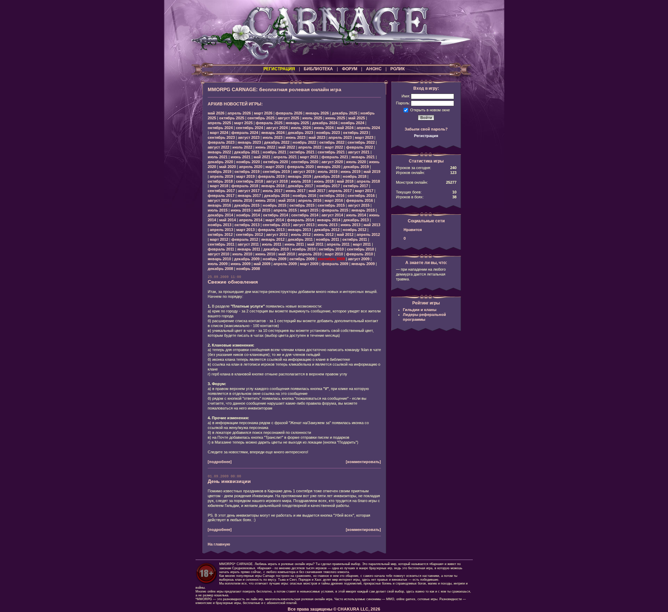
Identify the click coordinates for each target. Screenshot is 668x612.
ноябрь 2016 (304, 195)
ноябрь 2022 (304, 142)
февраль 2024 (244, 132)
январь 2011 (248, 249)
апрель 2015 (285, 210)
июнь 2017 (295, 191)
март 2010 (334, 254)
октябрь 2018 (220, 181)
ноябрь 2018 (354, 176)
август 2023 (249, 137)
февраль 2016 (359, 200)
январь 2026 (317, 113)
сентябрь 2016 (361, 195)
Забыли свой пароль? (426, 129)
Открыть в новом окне (430, 110)
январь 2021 (363, 157)
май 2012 (345, 234)
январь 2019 (299, 176)
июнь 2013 (350, 225)
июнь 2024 (324, 128)
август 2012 (277, 234)
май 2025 (356, 118)
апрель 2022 (309, 147)
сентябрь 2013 (276, 225)
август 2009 (358, 259)
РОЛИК (397, 68)
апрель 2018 (368, 181)
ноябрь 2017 (328, 186)
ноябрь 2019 (219, 171)
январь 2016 (219, 205)
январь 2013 (299, 230)
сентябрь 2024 (249, 128)
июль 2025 (312, 118)
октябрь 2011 (354, 239)
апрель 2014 (250, 220)
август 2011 (248, 244)
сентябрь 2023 (221, 137)
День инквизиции (229, 481)
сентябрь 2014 (304, 215)
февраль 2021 (334, 157)
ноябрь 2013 (219, 225)
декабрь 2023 (300, 132)
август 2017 (249, 191)
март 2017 (364, 191)
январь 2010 (219, 259)
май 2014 (227, 220)
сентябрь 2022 (361, 142)
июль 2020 (356, 162)
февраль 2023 (221, 142)
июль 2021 (218, 157)
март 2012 (219, 239)
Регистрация (426, 136)
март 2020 (274, 167)
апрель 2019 (221, 176)
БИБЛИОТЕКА (318, 68)
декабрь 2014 (220, 215)
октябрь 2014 (275, 215)
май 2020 (227, 167)
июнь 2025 (335, 118)
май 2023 (317, 137)
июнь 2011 (294, 244)
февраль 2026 (289, 113)
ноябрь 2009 (274, 259)
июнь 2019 (350, 171)
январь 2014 (328, 220)
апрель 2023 (340, 137)
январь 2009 (363, 264)
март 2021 (309, 157)
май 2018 (345, 181)
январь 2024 (273, 132)
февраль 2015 (334, 210)
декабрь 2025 (344, 113)
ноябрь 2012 (354, 230)
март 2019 (245, 176)
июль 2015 (218, 210)
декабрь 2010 (276, 249)
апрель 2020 (250, 167)
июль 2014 (356, 215)
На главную (219, 544)
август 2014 (332, 215)
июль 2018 (301, 181)
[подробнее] (220, 462)
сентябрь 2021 (331, 152)
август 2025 (288, 118)
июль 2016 (242, 200)
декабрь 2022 (276, 142)
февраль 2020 (300, 167)
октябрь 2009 (302, 259)
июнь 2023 (295, 137)
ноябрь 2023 (328, 132)
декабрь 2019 (356, 167)
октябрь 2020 (275, 162)
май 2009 (262, 264)
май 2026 (216, 113)
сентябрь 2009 (331, 259)
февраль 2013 (271, 230)
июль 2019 (327, 171)
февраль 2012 (244, 239)
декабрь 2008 (220, 269)
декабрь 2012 (327, 230)
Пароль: (403, 103)
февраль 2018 (244, 186)
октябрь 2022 (331, 142)
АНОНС (374, 68)
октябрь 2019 (247, 171)
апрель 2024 (368, 128)
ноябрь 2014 (248, 215)
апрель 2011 (338, 244)
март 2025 (243, 123)
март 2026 (263, 113)
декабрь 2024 (324, 123)
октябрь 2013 (247, 225)
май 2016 (286, 200)
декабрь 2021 (247, 152)
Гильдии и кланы (419, 310)
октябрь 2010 (331, 249)
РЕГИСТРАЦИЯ (279, 68)
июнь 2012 (324, 234)
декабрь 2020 (220, 162)
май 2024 (345, 128)
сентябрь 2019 (276, 171)
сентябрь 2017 (221, 191)
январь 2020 (328, 167)
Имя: (405, 96)
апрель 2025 (219, 123)
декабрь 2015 (247, 205)
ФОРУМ (349, 68)
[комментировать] (363, 462)
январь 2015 (363, 210)
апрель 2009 (285, 264)
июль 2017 (273, 191)
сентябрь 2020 (304, 162)
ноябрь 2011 (327, 239)
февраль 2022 (359, 147)
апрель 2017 (340, 191)
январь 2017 (249, 195)
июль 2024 (301, 128)
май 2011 (315, 244)
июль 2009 (218, 264)
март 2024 (219, 132)
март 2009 (309, 264)
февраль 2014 (300, 220)
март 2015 (309, 210)
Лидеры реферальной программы (424, 316)
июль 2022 (242, 147)
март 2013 (245, 230)
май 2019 (372, 171)
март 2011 (362, 244)
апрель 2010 (309, 254)
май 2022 (286, 147)
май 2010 (286, 254)
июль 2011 (271, 244)
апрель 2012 (368, 234)
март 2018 (219, 186)
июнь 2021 (240, 157)
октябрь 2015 (302, 205)
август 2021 (358, 152)
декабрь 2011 (300, 239)
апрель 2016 (309, 200)
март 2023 (364, 137)
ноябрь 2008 (248, 269)
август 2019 (304, 171)
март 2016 (334, 200)
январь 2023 (249, 142)
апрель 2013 (221, 230)
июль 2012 (301, 234)
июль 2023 (273, 137)
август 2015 (358, 205)
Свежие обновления (233, 282)
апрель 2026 (239, 113)
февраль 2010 (359, 254)
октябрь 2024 (220, 128)
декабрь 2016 (276, 195)
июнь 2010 (265, 254)
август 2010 (218, 254)
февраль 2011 (221, 249)
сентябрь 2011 (221, 244)
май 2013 (372, 225)
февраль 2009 (334, 264)
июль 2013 (327, 225)
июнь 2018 (324, 181)
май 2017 (317, 191)
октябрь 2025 (231, 118)
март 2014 (274, 220)
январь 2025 (297, 123)
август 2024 (277, 128)
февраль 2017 (221, 195)
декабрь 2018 (327, 176)
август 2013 (304, 225)
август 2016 (218, 200)
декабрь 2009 (247, 259)
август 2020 (332, 162)
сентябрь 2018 (249, 181)
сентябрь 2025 (261, 118)
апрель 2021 (285, 157)
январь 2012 (273, 239)
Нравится (413, 230)
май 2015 (262, 210)
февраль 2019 (271, 176)
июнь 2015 (240, 210)
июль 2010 (242, 254)
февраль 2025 (269, 123)
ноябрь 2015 (274, 205)
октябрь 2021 (302, 152)
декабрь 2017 (300, 186)
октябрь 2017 (355, 186)
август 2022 (218, 147)
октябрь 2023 (355, 132)
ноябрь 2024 (352, 123)
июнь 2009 (240, 264)
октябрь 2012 (220, 234)
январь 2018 (273, 186)
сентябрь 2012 (249, 234)
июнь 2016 (265, 200)
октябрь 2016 (331, 195)
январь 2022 (219, 152)
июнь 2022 (265, 147)
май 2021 (262, 157)
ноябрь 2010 (304, 249)
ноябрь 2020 (248, 162)
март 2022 (334, 147)
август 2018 (277, 181)
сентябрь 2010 (360, 249)
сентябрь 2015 (331, 205)
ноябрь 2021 (274, 152)
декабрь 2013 (356, 220)
